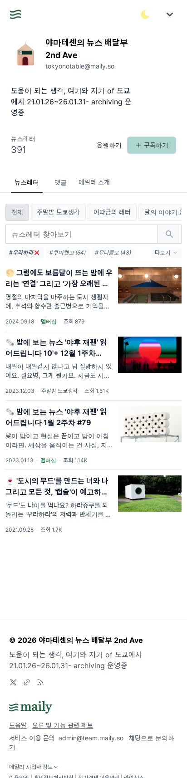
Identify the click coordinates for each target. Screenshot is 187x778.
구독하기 (156, 145)
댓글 (60, 182)
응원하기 (109, 145)
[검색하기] (169, 234)
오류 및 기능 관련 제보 (62, 725)
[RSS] (40, 682)
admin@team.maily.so (91, 738)
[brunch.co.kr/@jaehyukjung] (27, 682)
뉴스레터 (27, 182)
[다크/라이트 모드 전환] (145, 14)
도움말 (18, 725)
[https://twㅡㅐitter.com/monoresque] (13, 682)
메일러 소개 (94, 182)
